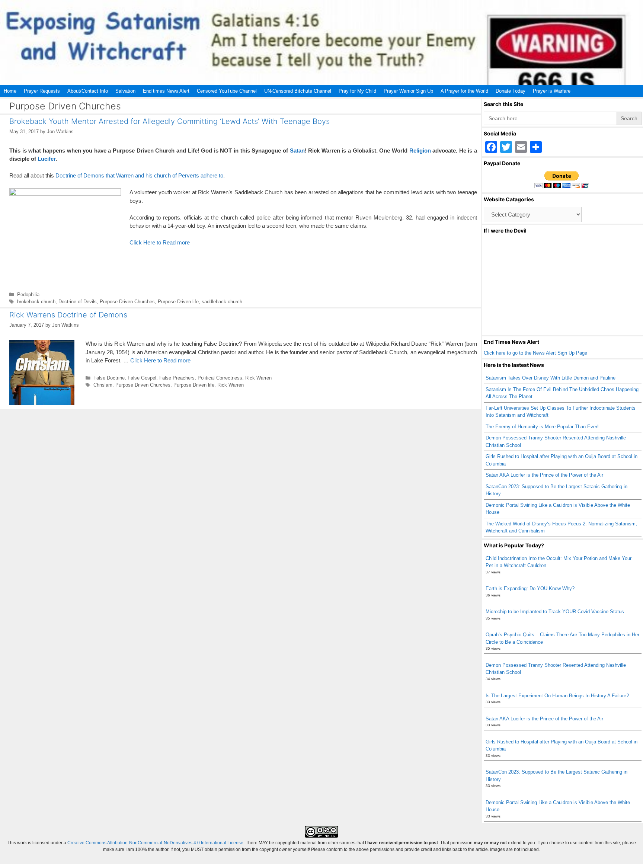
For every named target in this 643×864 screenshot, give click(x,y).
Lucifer (46, 159)
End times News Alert (166, 91)
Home (10, 91)
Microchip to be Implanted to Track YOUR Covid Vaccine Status (555, 611)
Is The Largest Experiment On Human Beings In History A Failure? (557, 695)
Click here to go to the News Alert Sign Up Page (535, 353)
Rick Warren (258, 378)
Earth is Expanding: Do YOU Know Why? (530, 588)
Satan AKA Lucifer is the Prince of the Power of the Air (544, 475)
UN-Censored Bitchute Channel (297, 91)
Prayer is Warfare (551, 91)
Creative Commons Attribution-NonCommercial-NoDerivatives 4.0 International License (155, 842)
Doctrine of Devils (77, 301)
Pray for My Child (357, 91)
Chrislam (102, 385)
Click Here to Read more (159, 242)
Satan (297, 150)
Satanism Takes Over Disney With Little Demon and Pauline (550, 378)
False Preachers (177, 378)
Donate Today (510, 91)
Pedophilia (28, 294)
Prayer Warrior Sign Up (408, 91)
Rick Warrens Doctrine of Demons (68, 314)
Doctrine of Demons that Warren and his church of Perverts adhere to (138, 175)
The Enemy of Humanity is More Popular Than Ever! (542, 426)
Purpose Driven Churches (127, 301)
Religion (420, 150)
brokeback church (36, 301)
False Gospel (142, 378)
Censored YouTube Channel (227, 91)
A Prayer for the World (464, 91)
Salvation (125, 91)
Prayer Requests (42, 91)
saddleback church (222, 301)
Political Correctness (220, 378)
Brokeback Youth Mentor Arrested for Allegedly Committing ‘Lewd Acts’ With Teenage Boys (169, 121)
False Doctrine (109, 378)
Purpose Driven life (178, 301)
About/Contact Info (87, 91)
